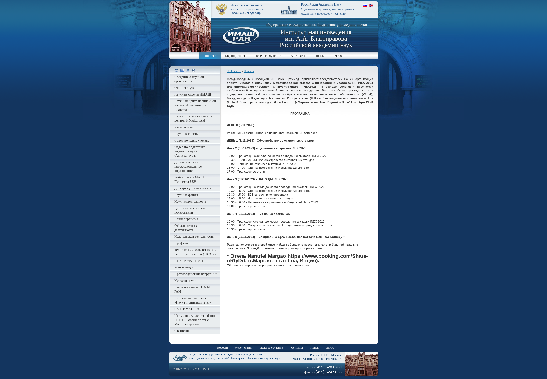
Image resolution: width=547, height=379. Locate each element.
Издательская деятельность (194, 236)
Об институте (184, 87)
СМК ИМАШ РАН (188, 309)
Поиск (319, 55)
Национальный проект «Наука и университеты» (192, 300)
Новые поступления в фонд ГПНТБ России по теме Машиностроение (194, 319)
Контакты (298, 55)
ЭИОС (338, 55)
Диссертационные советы (193, 188)
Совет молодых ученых (191, 140)
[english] (371, 5)
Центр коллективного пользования (190, 210)
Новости (210, 55)
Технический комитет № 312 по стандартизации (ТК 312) (195, 251)
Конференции (184, 267)
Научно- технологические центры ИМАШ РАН (193, 118)
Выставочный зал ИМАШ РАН (193, 289)
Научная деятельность (190, 201)
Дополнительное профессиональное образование (188, 166)
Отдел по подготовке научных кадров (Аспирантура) (189, 151)
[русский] (365, 5)
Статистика (182, 330)
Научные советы (186, 133)
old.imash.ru (234, 71)
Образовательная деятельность (186, 227)
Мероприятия (235, 55)
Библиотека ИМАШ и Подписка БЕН (190, 179)
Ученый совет (184, 127)
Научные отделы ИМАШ (192, 94)
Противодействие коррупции (195, 273)
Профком (181, 243)
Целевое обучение (267, 55)
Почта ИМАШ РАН (188, 260)
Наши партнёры (186, 219)
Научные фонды (186, 194)
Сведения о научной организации (189, 78)
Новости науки (185, 280)
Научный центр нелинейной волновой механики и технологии (195, 105)
